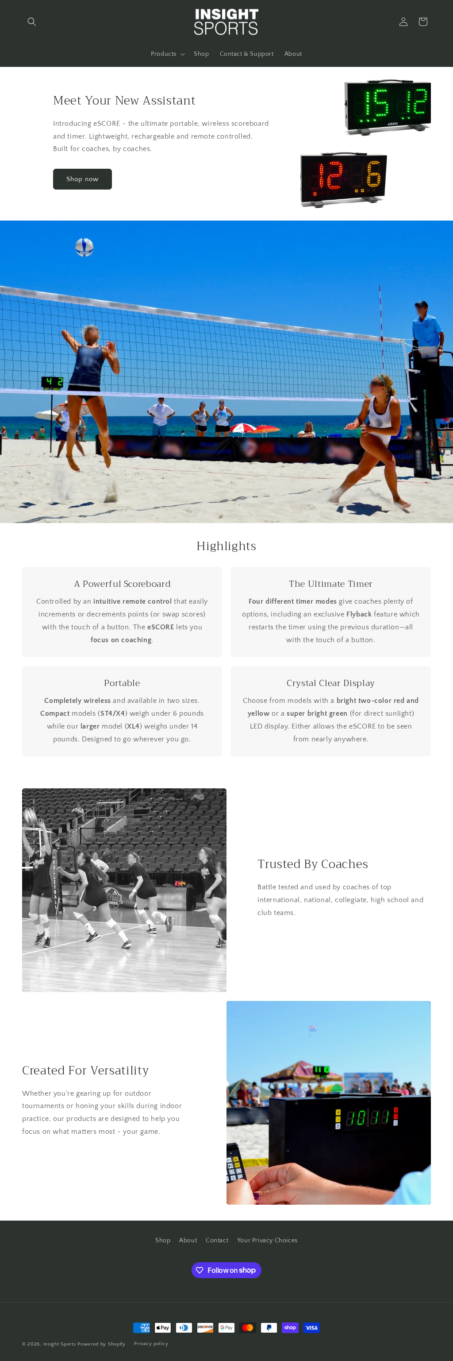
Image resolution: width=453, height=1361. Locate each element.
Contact (217, 1240)
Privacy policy (151, 1343)
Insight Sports (59, 1344)
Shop (162, 1240)
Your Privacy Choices (267, 1240)
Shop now (82, 179)
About (188, 1240)
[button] (32, 21)
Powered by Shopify (101, 1344)
